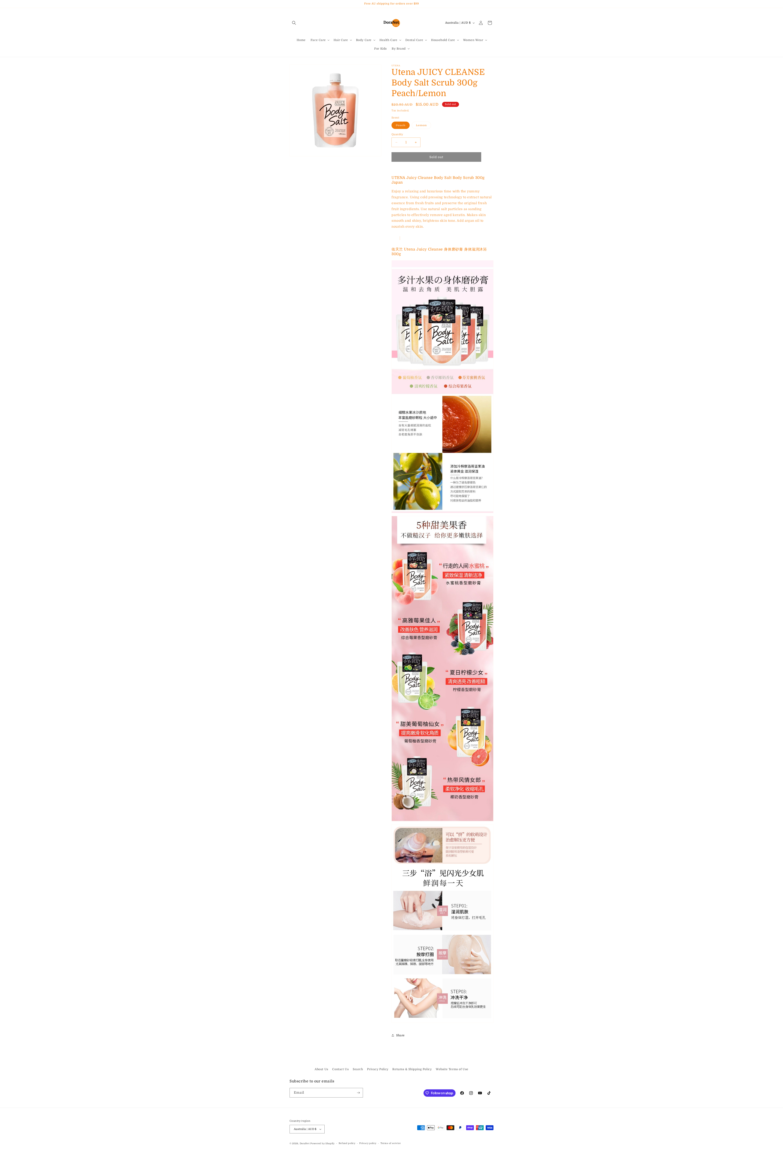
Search (358, 1069)
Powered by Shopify (322, 1143)
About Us (321, 1069)
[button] (294, 22)
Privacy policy (367, 1143)
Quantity (397, 134)
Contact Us (340, 1069)
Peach (403, 126)
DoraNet (305, 1143)
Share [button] (400, 1035)
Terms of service (390, 1143)
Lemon (423, 126)
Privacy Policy (377, 1069)
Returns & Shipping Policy (412, 1069)
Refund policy (347, 1143)
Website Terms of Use (452, 1069)
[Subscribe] (358, 1093)
